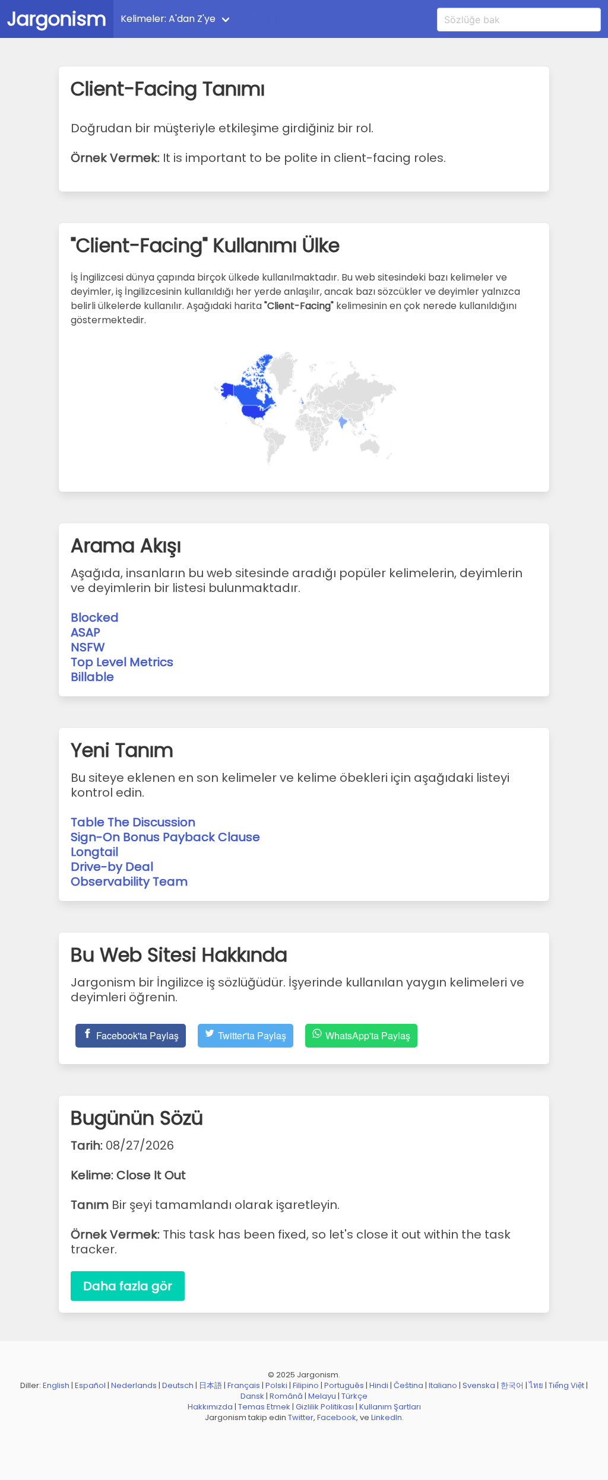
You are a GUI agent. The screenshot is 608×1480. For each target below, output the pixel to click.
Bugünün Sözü (278, 19)
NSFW (88, 647)
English (56, 1385)
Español (90, 1385)
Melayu (322, 1396)
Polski (276, 1385)
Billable (92, 677)
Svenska (479, 1385)
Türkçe (354, 1396)
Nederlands (134, 1385)
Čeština (408, 1385)
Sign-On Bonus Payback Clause (165, 837)
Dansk (252, 1396)
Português (344, 1385)
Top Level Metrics (122, 662)
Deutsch (178, 1385)
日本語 (210, 1385)
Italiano (443, 1385)
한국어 (512, 1385)
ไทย (536, 1385)
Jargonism (56, 18)
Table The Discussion (133, 822)
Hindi (378, 1385)
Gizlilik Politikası (325, 1406)
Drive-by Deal (112, 866)
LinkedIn (386, 1417)
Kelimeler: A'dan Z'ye (168, 19)
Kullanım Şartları (390, 1406)
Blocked (95, 617)
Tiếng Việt (566, 1385)
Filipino (306, 1385)
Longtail (94, 852)
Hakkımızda (210, 1406)
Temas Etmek (264, 1406)
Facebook (336, 1417)
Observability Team (129, 881)
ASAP (85, 632)
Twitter (301, 1417)
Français (243, 1385)
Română (286, 1396)
